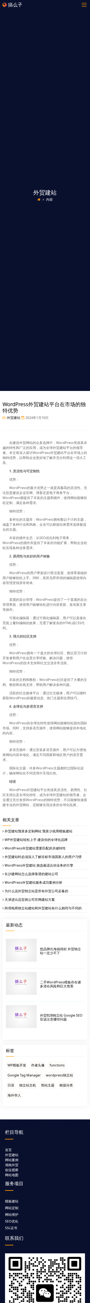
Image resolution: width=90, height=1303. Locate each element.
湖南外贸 (11, 1165)
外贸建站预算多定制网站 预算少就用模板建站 (38, 831)
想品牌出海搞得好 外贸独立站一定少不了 (60, 951)
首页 (8, 1150)
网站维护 (11, 1214)
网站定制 (11, 1208)
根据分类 (66, 1085)
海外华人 (14, 1095)
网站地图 (11, 1175)
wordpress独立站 (59, 1075)
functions (57, 1065)
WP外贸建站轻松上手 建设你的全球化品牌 (36, 839)
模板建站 (11, 1201)
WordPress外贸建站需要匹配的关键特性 (35, 848)
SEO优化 (11, 1221)
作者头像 (38, 1065)
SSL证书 (11, 1228)
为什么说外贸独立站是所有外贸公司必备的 (36, 891)
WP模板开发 (17, 1065)
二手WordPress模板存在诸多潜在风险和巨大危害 (60, 984)
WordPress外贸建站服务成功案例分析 (33, 882)
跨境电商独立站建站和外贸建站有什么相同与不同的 (43, 908)
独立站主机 (27, 1085)
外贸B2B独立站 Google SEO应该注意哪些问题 (61, 1017)
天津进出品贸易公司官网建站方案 (30, 899)
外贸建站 (45, 192)
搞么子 (14, 4)
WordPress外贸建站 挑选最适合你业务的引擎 (39, 865)
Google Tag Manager (24, 1075)
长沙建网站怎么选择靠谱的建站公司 (31, 874)
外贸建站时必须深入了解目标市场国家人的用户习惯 (43, 856)
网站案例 (11, 1160)
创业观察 (11, 1170)
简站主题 (47, 1085)
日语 (11, 1085)
